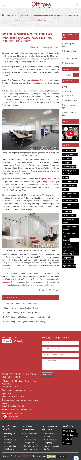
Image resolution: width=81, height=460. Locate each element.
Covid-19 (66, 240)
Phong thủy (48, 48)
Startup (65, 178)
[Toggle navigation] (4, 5)
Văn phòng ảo (69, 63)
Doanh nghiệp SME (70, 182)
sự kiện (65, 190)
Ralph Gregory (68, 262)
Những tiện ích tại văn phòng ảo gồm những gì (20, 308)
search (76, 75)
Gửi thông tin (47, 374)
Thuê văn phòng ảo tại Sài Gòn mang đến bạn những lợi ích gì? (27, 317)
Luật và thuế (68, 96)
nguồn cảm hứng (69, 266)
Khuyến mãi (67, 159)
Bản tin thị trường (69, 215)
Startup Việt (67, 211)
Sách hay (67, 91)
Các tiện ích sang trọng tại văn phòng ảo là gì (20, 303)
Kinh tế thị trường (70, 100)
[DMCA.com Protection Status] (56, 456)
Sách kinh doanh (69, 151)
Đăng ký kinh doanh (70, 155)
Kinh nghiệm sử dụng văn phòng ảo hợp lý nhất (21, 312)
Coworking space (69, 167)
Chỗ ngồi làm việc (70, 58)
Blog (65, 87)
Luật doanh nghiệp (70, 186)
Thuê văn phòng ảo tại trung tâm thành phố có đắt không (24, 322)
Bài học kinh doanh (70, 200)
